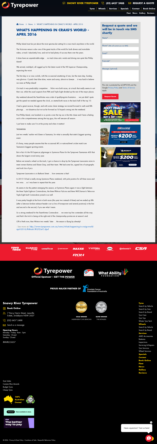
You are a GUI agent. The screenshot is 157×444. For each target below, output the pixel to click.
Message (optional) (109, 69)
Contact (136, 8)
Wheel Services (145, 351)
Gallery (142, 13)
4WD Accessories (146, 336)
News (135, 13)
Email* (105, 53)
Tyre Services (144, 348)
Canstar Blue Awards (11, 384)
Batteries (142, 339)
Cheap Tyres (8, 390)
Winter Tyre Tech (145, 321)
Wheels (102, 8)
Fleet (129, 13)
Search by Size (145, 309)
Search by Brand (145, 312)
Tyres (92, 8)
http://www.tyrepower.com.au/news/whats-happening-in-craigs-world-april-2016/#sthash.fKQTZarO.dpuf (55, 228)
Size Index (7, 381)
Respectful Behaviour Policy (46, 440)
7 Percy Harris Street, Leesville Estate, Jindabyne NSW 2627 (20, 314)
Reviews (150, 13)
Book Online (149, 8)
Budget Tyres (8, 387)
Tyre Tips (142, 318)
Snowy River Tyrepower (82, 3)
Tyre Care (142, 315)
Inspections (143, 342)
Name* (105, 38)
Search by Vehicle (146, 306)
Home (21, 24)
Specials (124, 8)
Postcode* (106, 61)
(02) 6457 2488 (115, 3)
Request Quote (110, 96)
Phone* (115, 45)
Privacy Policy (113, 88)
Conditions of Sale (30, 440)
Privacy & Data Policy (16, 440)
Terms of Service (129, 88)
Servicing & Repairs (146, 345)
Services (113, 8)
